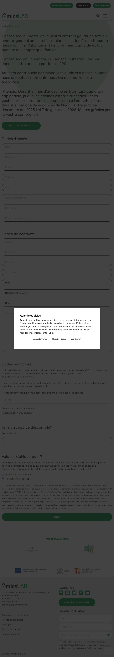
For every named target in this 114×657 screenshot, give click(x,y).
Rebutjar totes (59, 339)
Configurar (76, 339)
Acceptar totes (40, 339)
